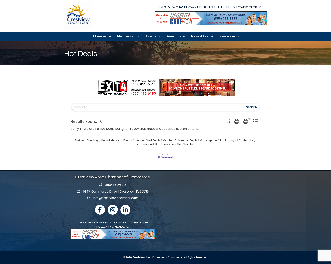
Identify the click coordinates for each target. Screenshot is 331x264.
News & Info (200, 36)
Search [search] (251, 107)
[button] (228, 121)
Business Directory (87, 140)
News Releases (111, 140)
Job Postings (228, 140)
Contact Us (246, 140)
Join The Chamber (183, 144)
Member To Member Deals (180, 140)
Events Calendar (134, 140)
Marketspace (208, 140)
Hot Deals (153, 140)
